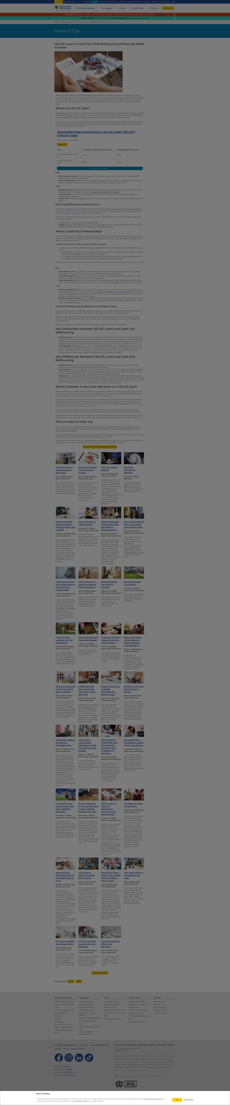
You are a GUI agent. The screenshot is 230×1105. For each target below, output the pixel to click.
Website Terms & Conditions (152, 1099)
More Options (188, 1100)
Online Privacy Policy (80, 1101)
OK (177, 1100)
